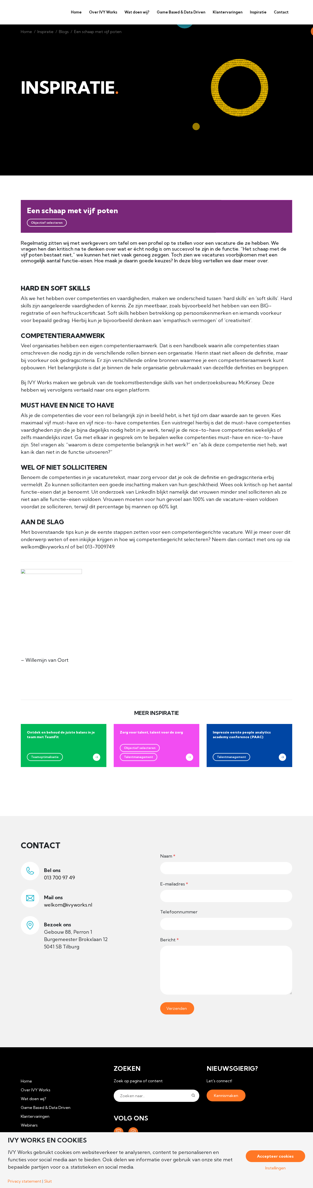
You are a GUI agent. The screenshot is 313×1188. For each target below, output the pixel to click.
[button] (193, 1096)
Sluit (48, 1181)
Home (76, 12)
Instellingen (275, 1168)
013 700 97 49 (59, 877)
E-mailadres (174, 884)
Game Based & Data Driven (181, 12)
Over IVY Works (103, 12)
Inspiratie (45, 31)
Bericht (169, 940)
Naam (167, 856)
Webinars (29, 1125)
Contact (281, 12)
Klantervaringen (228, 12)
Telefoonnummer (179, 912)
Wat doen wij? (136, 12)
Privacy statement (24, 1181)
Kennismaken (226, 1095)
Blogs (64, 31)
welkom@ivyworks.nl (68, 905)
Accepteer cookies (275, 1156)
